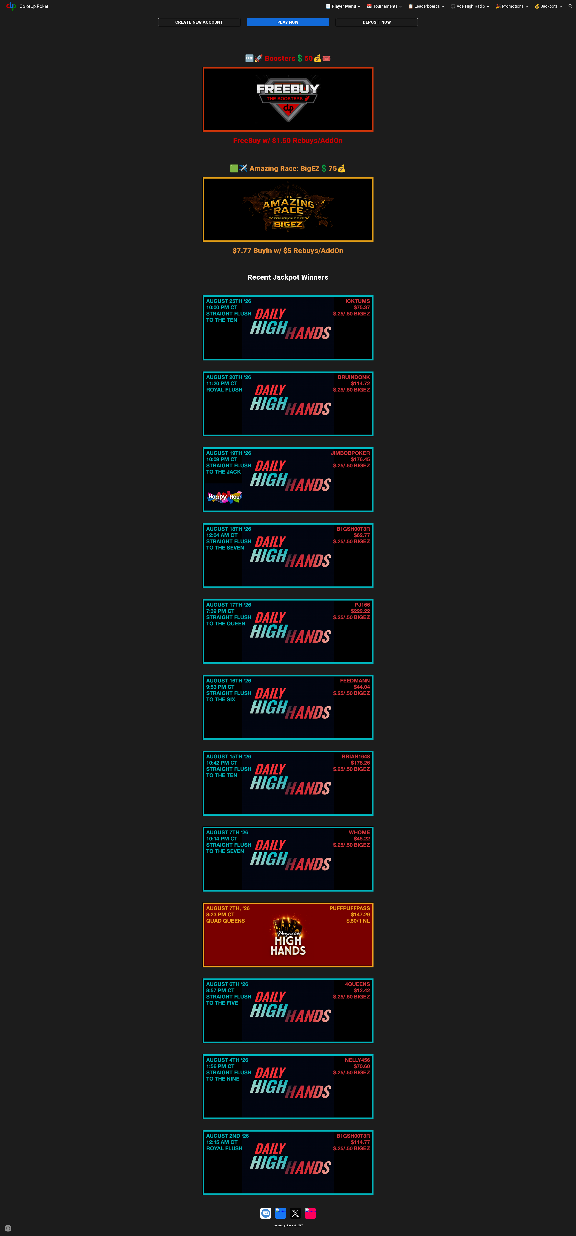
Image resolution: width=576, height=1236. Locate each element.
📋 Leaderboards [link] (424, 6)
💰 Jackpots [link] (546, 6)
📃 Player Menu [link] (341, 6)
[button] (570, 6)
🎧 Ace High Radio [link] (467, 6)
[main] (288, 58)
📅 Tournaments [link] (382, 6)
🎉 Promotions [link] (510, 6)
